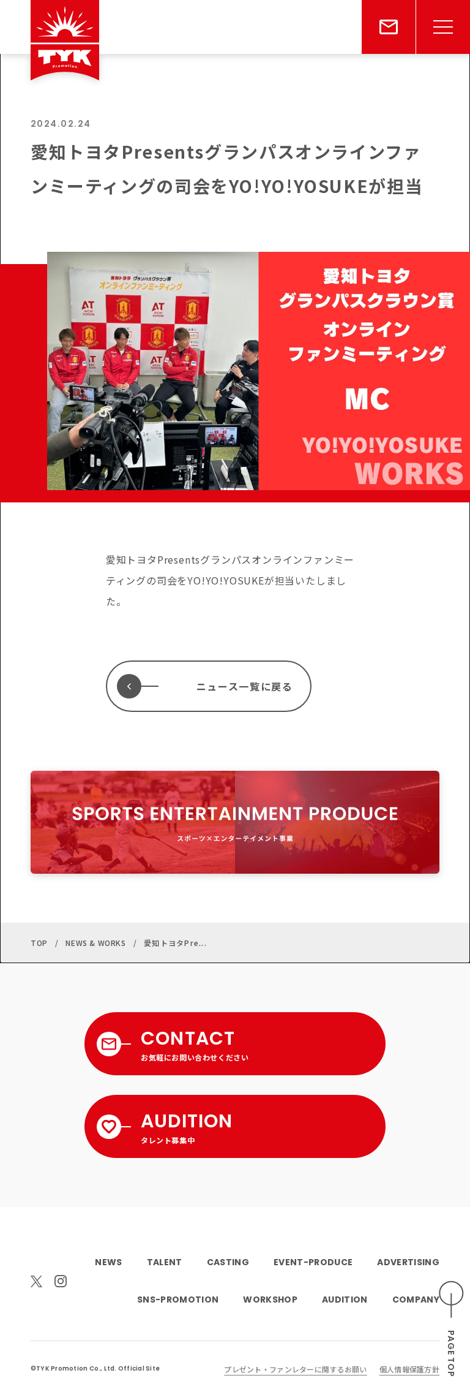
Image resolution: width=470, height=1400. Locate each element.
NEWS (108, 1262)
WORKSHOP (270, 1299)
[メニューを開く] (443, 27)
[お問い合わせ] (389, 27)
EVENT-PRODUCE (313, 1262)
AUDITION (345, 1299)
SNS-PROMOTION (177, 1299)
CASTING (228, 1262)
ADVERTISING (408, 1262)
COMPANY (415, 1299)
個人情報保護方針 (409, 1369)
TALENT (164, 1262)
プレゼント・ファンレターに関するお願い (295, 1369)
